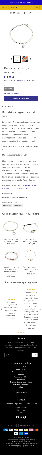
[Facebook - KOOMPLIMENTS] (17, 417)
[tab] (18, 332)
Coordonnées (21, 447)
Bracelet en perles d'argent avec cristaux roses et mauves (11, 270)
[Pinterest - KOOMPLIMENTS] (24, 417)
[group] (17, 59)
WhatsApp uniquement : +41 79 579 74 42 (21, 404)
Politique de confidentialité (13, 443)
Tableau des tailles (11, 93)
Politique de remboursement (21, 441)
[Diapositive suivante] (30, 59)
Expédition (19, 80)
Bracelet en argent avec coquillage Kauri (31, 269)
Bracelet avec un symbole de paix (11, 240)
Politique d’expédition (14, 445)
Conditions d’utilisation (30, 443)
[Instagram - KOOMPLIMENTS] (21, 417)
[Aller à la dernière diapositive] (11, 59)
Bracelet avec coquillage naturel (30, 240)
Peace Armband (25, 188)
